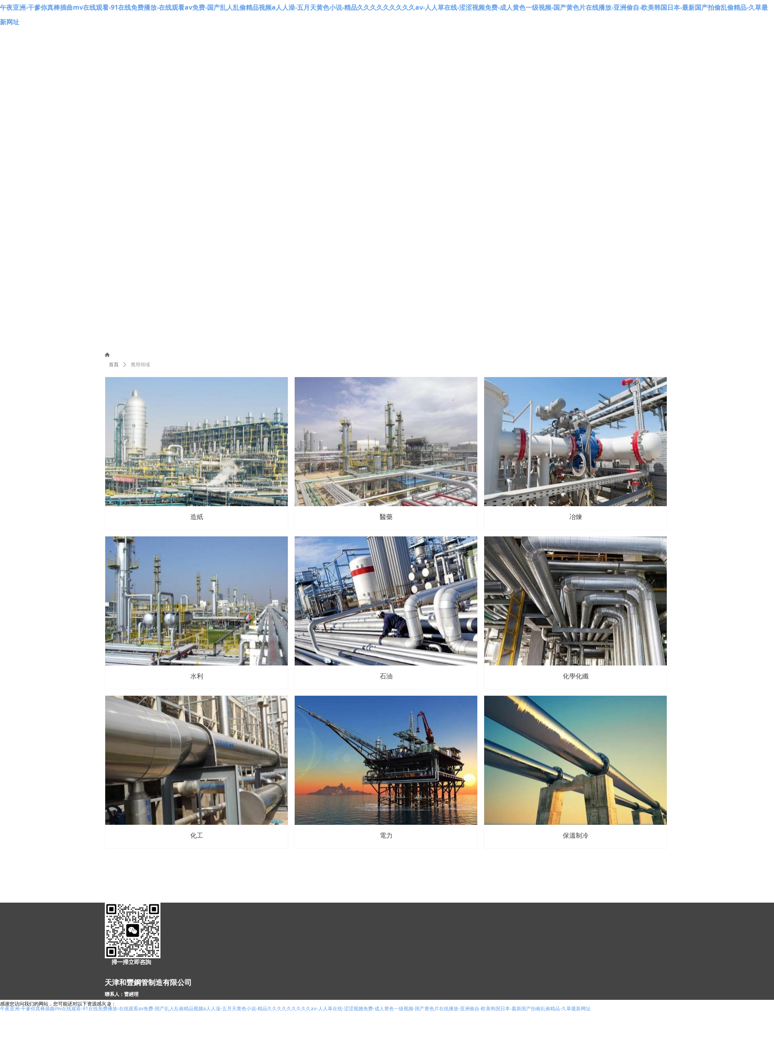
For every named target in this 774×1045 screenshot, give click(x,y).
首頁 (114, 364)
